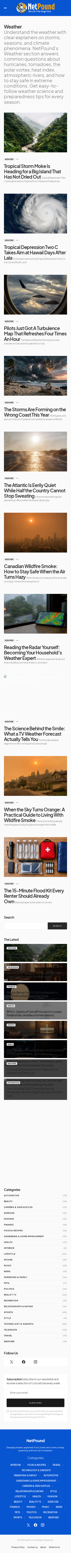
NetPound (35, 1440)
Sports (11, 1025)
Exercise (9, 1213)
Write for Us (54, 1547)
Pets (7, 1283)
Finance (12, 987)
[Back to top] (64, 1548)
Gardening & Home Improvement (24, 1236)
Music (7, 1265)
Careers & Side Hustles (18, 1207)
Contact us (32, 1547)
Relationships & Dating (18, 1306)
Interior (9, 1248)
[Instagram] (35, 1362)
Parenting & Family (15, 1277)
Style (7, 1318)
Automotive (11, 1195)
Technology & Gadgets (19, 1324)
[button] (5, 8)
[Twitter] (12, 1362)
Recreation (13, 1083)
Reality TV (10, 1294)
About (43, 1547)
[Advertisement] (35, 1144)
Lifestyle (9, 1254)
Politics (9, 1289)
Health (11, 1006)
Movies (8, 1259)
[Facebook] (23, 1362)
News (10, 1044)
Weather (9, 159)
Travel (8, 1335)
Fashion (9, 1219)
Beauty (8, 1201)
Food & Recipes (13, 1230)
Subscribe (35, 1403)
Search (9, 917)
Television (13, 967)
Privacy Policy (18, 1547)
